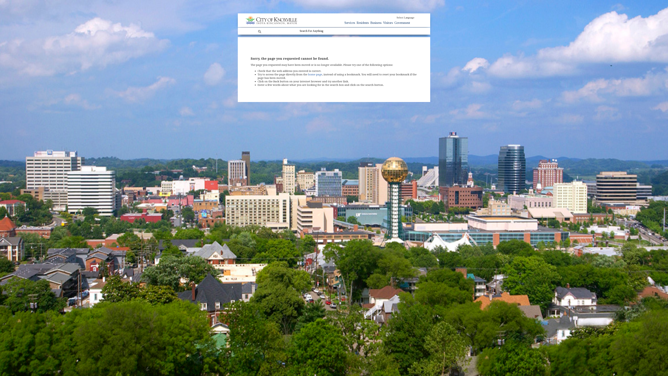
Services (349, 23)
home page (315, 74)
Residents (363, 23)
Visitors (388, 23)
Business (375, 23)
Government (402, 23)
